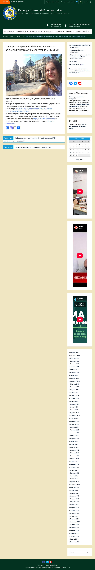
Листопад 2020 (75, 484)
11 (79, 147)
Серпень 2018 (74, 530)
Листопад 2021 (75, 450)
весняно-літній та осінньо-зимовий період (78, 126)
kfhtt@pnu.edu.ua (56, 26)
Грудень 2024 (74, 352)
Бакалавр (69, 31)
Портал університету (52, 2)
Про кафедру (8, 31)
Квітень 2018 (74, 539)
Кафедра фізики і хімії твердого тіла (40, 10)
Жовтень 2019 (74, 499)
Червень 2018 (74, 533)
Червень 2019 (74, 507)
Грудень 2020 (74, 481)
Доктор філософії (81, 31)
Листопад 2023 (75, 381)
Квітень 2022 (74, 435)
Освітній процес (21, 31)
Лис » (81, 159)
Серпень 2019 (74, 504)
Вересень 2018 (75, 527)
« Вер (77, 159)
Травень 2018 (74, 536)
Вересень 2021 (75, 456)
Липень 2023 (74, 392)
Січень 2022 (74, 444)
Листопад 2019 (75, 496)
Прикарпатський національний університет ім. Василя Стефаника (45, 567)
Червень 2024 (74, 364)
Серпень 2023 (74, 390)
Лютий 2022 (74, 441)
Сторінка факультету (67, 2)
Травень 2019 (74, 510)
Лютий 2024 (74, 375)
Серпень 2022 (74, 424)
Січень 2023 (74, 410)
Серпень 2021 (74, 458)
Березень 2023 (75, 404)
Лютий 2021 (74, 476)
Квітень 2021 (74, 470)
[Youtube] (90, 2)
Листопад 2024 (75, 355)
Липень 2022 (74, 427)
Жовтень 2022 (74, 418)
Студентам (58, 31)
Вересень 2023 (75, 387)
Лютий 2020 (74, 490)
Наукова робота (35, 31)
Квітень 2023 (74, 401)
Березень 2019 (75, 513)
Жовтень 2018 (74, 524)
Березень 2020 (75, 487)
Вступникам (47, 31)
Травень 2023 (74, 398)
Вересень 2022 (75, 421)
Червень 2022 (74, 430)
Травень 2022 (74, 433)
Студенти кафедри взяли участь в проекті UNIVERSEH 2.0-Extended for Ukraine (80, 57)
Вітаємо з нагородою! (76, 64)
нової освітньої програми (79, 71)
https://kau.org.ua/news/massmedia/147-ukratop (33, 109)
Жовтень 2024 (74, 358)
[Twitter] (87, 2)
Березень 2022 (75, 438)
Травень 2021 (74, 467)
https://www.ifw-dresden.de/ (44, 119)
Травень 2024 (74, 367)
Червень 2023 (74, 395)
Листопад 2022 (75, 415)
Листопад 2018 (75, 522)
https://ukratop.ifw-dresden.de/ (17, 111)
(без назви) (73, 61)
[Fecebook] (84, 2)
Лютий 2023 (74, 407)
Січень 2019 (74, 516)
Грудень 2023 (74, 378)
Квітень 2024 (74, 369)
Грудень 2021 (74, 447)
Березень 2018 (75, 542)
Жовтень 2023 (74, 384)
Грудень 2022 (74, 413)
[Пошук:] (79, 552)
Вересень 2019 (75, 501)
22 (71, 152)
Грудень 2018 (74, 519)
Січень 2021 (74, 479)
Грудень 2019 (74, 493)
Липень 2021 (74, 461)
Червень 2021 (74, 464)
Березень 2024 (75, 372)
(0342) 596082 (56, 24)
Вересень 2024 (75, 361)
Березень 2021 (75, 473)
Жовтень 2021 (74, 453)
